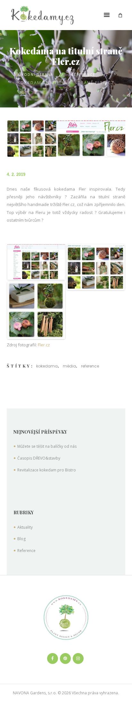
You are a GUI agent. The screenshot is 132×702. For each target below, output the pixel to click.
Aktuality (25, 527)
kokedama (47, 366)
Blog (21, 538)
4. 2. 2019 (16, 174)
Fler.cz (44, 345)
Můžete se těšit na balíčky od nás (47, 446)
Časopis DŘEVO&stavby (38, 458)
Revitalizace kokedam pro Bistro (46, 470)
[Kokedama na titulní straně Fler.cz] (66, 139)
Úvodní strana (35, 74)
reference (90, 366)
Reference (83, 74)
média (69, 366)
